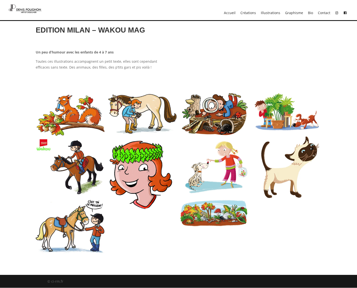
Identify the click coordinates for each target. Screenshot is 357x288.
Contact (324, 12)
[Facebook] (345, 13)
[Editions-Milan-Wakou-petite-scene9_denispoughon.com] (70, 194)
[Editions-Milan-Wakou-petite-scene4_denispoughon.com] (214, 195)
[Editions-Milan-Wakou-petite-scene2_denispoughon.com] (287, 132)
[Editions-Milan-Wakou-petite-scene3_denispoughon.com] (214, 226)
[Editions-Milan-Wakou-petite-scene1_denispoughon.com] (287, 202)
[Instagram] (337, 13)
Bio (310, 12)
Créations (248, 12)
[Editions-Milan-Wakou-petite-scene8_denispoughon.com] (70, 255)
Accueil (230, 12)
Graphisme (294, 12)
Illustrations (270, 12)
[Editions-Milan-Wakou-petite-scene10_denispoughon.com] (70, 136)
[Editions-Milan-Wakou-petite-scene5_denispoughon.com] (214, 137)
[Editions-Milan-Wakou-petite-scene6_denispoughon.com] (142, 210)
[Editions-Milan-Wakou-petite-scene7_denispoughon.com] (142, 133)
